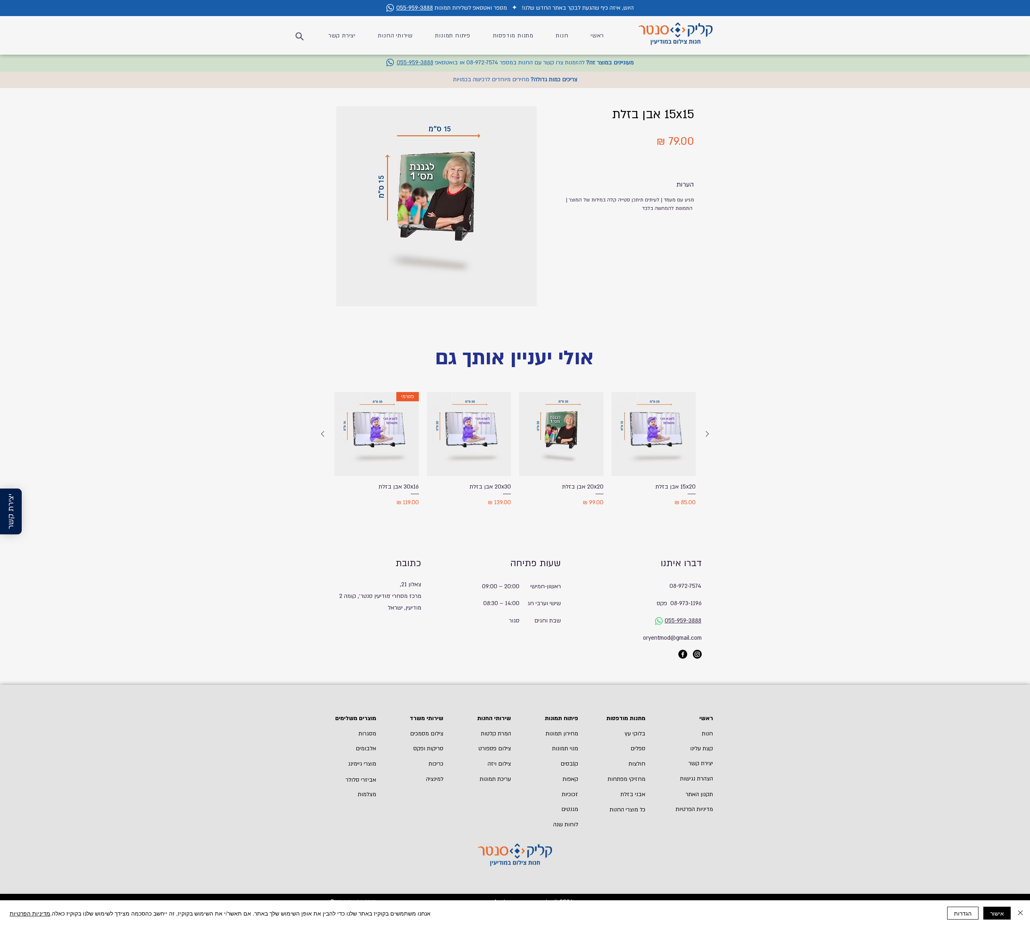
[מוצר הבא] (323, 434)
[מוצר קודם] (707, 434)
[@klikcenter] (697, 654)
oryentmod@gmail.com (672, 638)
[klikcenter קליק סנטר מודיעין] (682, 654)
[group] (515, 459)
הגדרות (963, 913)
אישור (997, 913)
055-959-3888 (414, 8)
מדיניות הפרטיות (30, 913)
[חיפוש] (298, 36)
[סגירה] (1020, 913)
